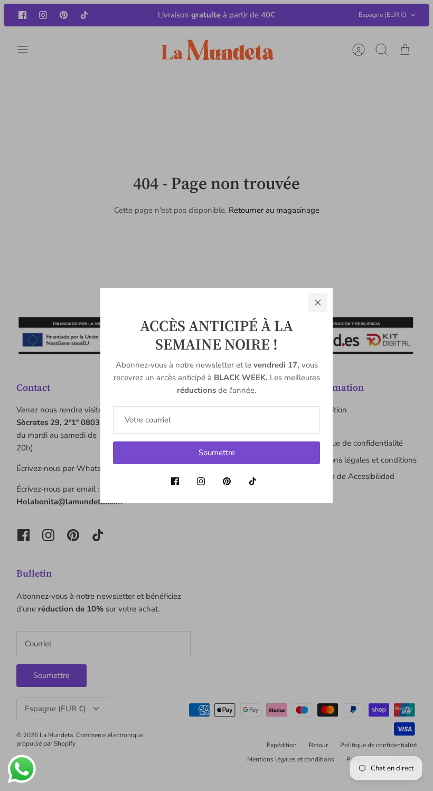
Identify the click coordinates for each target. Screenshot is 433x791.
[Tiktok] (252, 481)
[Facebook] (175, 481)
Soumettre (217, 452)
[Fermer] (317, 302)
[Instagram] (201, 481)
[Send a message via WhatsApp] (22, 769)
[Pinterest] (226, 481)
